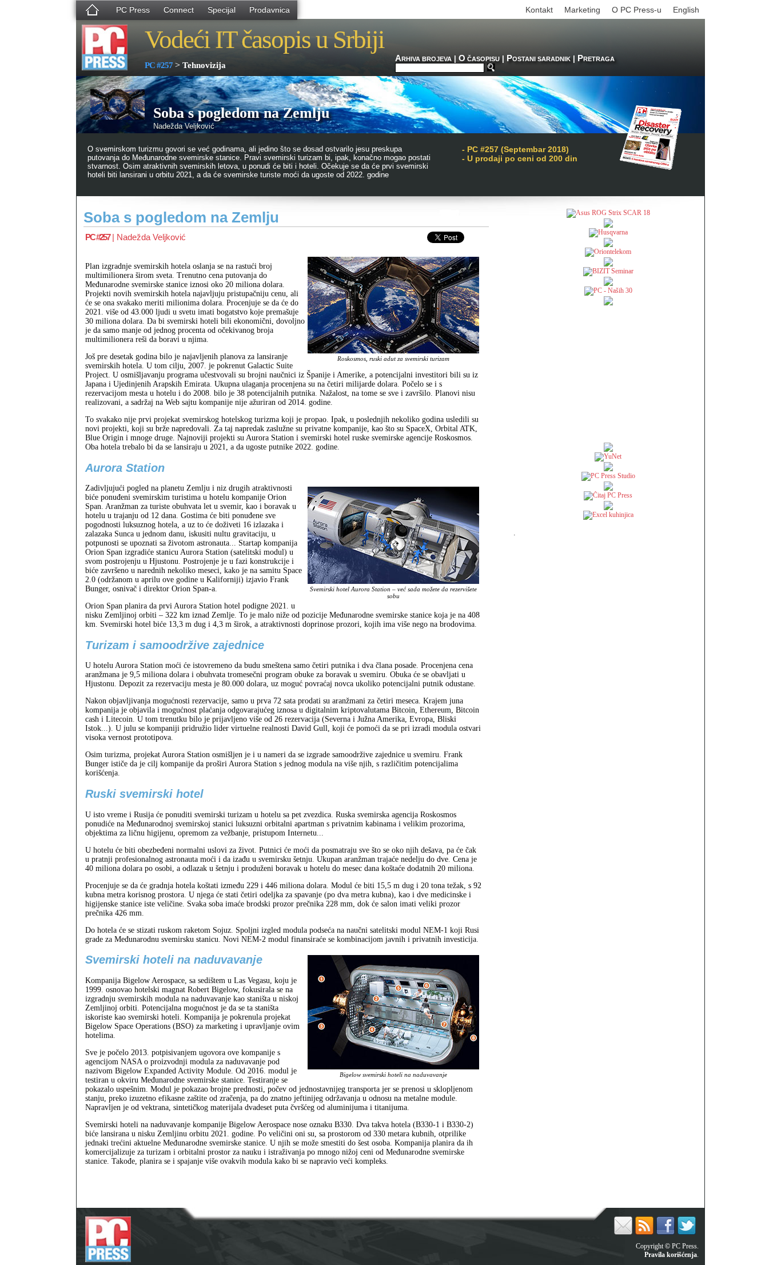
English (686, 9)
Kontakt (539, 9)
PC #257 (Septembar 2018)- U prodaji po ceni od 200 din (519, 154)
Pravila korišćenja (670, 1255)
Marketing (582, 9)
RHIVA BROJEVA (423, 58)
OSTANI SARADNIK (539, 58)
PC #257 (159, 65)
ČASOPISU (479, 58)
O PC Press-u (637, 9)
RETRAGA (596, 58)
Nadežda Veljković (151, 237)
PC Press (133, 9)
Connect (179, 9)
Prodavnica (269, 9)
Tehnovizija (204, 65)
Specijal (222, 9)
